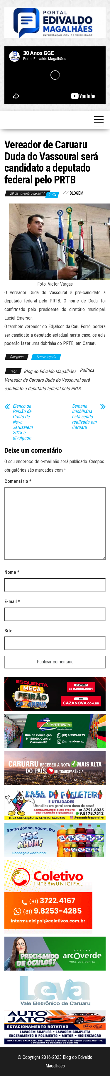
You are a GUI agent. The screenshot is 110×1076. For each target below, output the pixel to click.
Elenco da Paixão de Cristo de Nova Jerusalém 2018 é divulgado (23, 422)
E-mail (12, 601)
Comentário (17, 481)
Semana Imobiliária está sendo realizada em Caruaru (84, 416)
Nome (11, 572)
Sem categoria (46, 357)
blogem (76, 193)
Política (87, 370)
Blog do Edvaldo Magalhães (50, 371)
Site (8, 631)
